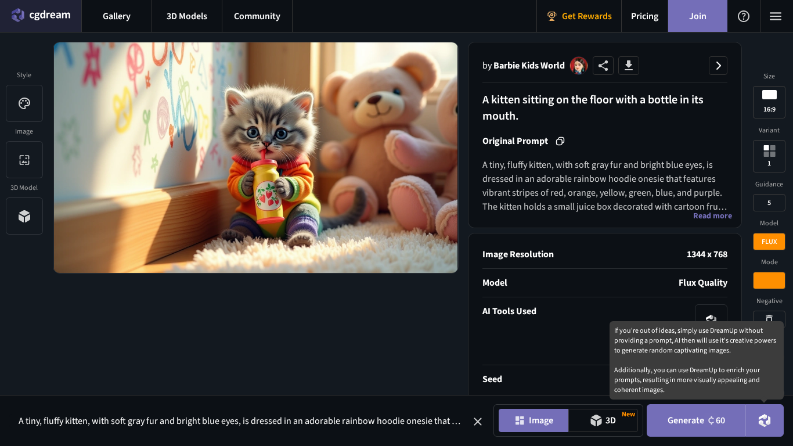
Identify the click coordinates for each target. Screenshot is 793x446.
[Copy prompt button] (560, 141)
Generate (696, 420)
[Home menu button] (40, 16)
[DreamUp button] (764, 420)
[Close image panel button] (718, 65)
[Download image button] (628, 65)
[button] (478, 422)
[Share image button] (603, 65)
